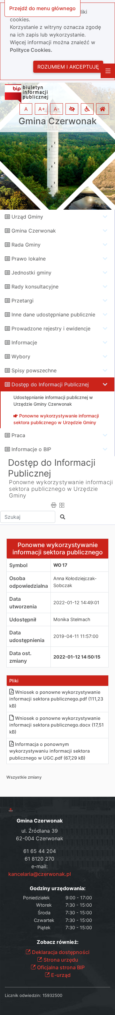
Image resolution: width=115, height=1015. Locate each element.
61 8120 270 (39, 859)
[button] (71, 109)
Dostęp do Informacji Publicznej (50, 384)
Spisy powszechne (34, 370)
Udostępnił (22, 619)
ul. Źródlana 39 (39, 831)
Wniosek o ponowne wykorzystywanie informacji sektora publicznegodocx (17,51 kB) (56, 724)
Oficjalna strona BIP (60, 967)
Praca (18, 435)
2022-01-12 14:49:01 (76, 602)
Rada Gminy (26, 244)
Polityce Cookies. (31, 50)
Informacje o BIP (31, 449)
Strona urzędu (60, 960)
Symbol (18, 565)
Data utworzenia (23, 603)
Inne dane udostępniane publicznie (53, 314)
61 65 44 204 (39, 851)
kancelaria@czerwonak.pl (39, 874)
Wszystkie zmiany (24, 777)
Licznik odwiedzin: (23, 995)
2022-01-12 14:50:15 (76, 657)
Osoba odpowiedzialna (28, 582)
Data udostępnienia (26, 636)
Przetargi (23, 300)
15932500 (52, 995)
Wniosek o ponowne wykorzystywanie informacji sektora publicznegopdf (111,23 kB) (56, 698)
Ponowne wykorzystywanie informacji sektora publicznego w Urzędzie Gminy (61, 489)
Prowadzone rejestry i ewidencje (51, 328)
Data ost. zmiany (20, 657)
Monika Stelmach (71, 619)
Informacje (24, 342)
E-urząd (60, 975)
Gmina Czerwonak (58, 121)
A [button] (26, 109)
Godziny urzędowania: (58, 888)
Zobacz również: (58, 942)
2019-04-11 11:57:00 (75, 636)
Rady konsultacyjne (35, 286)
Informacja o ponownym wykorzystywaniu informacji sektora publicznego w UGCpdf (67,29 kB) (49, 751)
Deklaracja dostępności (60, 952)
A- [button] (56, 109)
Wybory (21, 356)
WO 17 (60, 565)
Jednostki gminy (31, 272)
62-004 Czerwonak (39, 838)
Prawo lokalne (29, 258)
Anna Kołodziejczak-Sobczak (75, 582)
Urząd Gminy (27, 216)
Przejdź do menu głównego (42, 8)
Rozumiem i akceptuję (68, 67)
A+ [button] (41, 109)
